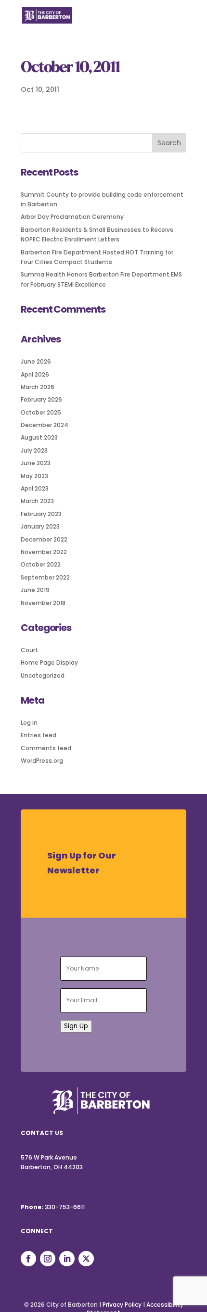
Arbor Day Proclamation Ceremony (72, 217)
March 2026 (37, 387)
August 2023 (39, 437)
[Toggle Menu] (173, 21)
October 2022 (41, 564)
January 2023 (40, 526)
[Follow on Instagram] (47, 1258)
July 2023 (34, 450)
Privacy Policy (122, 1304)
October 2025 (41, 412)
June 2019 (35, 590)
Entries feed (38, 735)
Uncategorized (43, 675)
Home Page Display (49, 662)
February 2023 (41, 514)
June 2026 (36, 361)
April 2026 (35, 374)
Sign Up (76, 1026)
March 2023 (37, 501)
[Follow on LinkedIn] (67, 1258)
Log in (29, 723)
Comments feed (46, 748)
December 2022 (44, 539)
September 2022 (45, 577)
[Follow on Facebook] (28, 1258)
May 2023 (34, 476)
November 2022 (44, 552)
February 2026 (41, 399)
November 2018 (43, 603)
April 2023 (35, 488)
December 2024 (44, 425)
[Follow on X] (86, 1258)
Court (29, 650)
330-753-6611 (65, 1207)
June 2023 (36, 463)
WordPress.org (42, 761)
